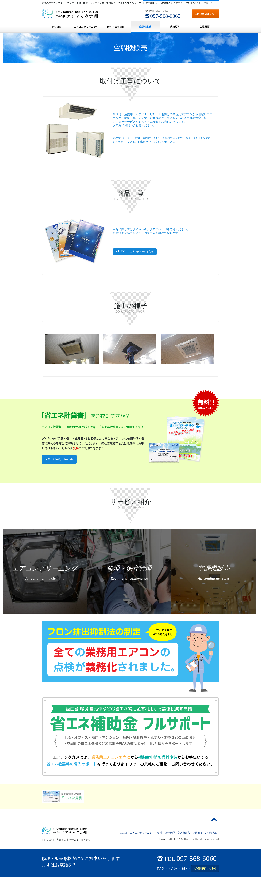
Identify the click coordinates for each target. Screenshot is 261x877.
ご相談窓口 (211, 832)
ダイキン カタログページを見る (136, 251)
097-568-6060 (165, 16)
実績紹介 (175, 27)
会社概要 (204, 27)
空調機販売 (145, 27)
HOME (56, 27)
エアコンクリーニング (86, 27)
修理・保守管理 (115, 27)
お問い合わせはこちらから (59, 459)
